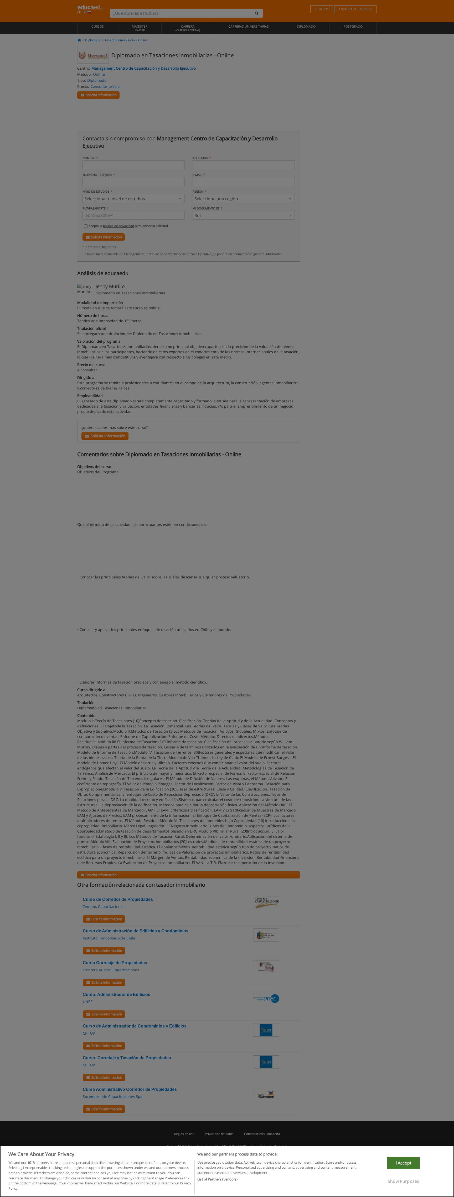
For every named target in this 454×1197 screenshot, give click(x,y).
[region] (227, 1171)
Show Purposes (403, 1181)
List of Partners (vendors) (217, 1179)
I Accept (403, 1163)
